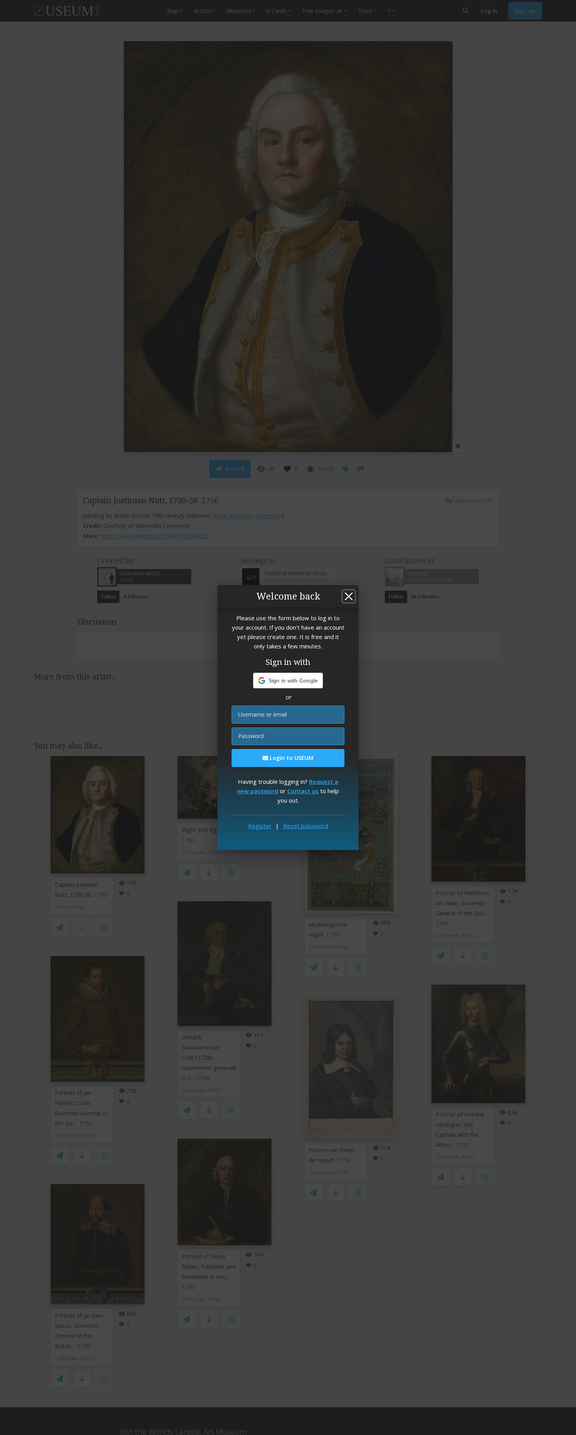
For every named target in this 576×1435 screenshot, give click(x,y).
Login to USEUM (290, 758)
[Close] (349, 596)
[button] (288, 680)
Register (260, 826)
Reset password (305, 826)
